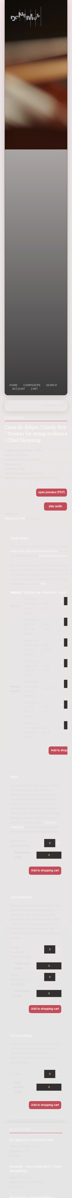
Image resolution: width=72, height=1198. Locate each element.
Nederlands (49, 405)
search (51, 385)
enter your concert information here (34, 551)
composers (32, 385)
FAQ (43, 583)
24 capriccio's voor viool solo (31, 1139)
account (18, 389)
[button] (51, 493)
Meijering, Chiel (15, 518)
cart (34, 389)
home (13, 385)
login (61, 405)
